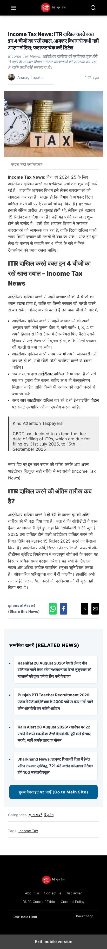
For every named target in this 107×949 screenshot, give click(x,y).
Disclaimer (74, 893)
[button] (53, 609)
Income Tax (28, 831)
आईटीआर (46, 373)
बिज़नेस (49, 815)
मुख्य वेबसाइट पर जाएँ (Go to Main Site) (53, 792)
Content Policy (72, 902)
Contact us (53, 893)
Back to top (84, 916)
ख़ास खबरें (35, 815)
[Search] (93, 7)
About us (32, 893)
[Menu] (13, 7)
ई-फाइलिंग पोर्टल (86, 400)
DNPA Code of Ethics (40, 902)
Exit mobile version (53, 941)
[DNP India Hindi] (53, 8)
